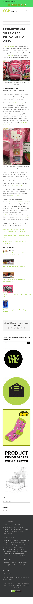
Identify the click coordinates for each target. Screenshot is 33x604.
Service (5, 567)
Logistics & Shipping (9, 549)
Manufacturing (7, 547)
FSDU (5, 553)
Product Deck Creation (21, 540)
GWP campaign (18, 103)
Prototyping (7, 545)
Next (27, 23)
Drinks (14, 563)
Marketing (23, 577)
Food (11, 565)
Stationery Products (17, 529)
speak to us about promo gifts (18, 202)
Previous (21, 23)
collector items (17, 185)
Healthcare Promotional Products (14, 525)
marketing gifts (22, 217)
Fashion (5, 565)
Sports (16, 565)
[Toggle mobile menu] (30, 11)
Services (5, 537)
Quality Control (19, 547)
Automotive (6, 563)
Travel (26, 565)
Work (12, 537)
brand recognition (17, 196)
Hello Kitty (10, 55)
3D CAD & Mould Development (13, 543)
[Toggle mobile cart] (27, 11)
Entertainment (22, 563)
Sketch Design (7, 540)
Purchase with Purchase (18, 551)
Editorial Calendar (9, 574)
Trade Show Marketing (17, 556)
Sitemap (19, 585)
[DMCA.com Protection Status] (16, 591)
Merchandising (8, 579)
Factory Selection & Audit (20, 545)
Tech (21, 565)
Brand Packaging (14, 553)
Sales (18, 577)
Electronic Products (9, 527)
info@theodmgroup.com (9, 1)
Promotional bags (9, 46)
